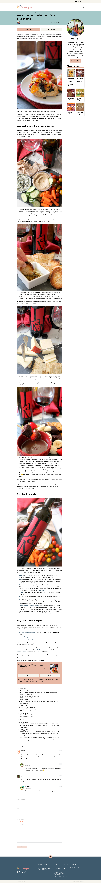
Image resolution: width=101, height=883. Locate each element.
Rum (20, 579)
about (79, 5)
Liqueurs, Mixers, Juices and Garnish (29, 605)
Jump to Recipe (28, 29)
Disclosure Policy (74, 867)
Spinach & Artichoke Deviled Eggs (45, 871)
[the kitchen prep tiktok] (83, 2)
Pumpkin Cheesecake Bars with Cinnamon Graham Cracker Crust (60, 873)
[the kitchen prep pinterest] (78, 2)
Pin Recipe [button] (51, 675)
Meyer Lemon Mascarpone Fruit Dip (29, 638)
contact (83, 5)
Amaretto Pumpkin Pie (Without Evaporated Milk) (60, 876)
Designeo (82, 881)
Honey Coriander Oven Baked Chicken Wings (45, 866)
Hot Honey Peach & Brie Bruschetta (29, 636)
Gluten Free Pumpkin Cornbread (59, 866)
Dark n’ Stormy (49, 583)
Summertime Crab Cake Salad (27, 632)
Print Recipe (52, 29)
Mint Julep (41, 590)
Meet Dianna (73, 864)
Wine (20, 600)
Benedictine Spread (43, 864)
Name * (19, 803)
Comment (20, 825)
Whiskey (21, 585)
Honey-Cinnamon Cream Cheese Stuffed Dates (44, 869)
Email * (18, 808)
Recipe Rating (20, 819)
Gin (20, 596)
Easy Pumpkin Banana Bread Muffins (60, 870)
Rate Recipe (29, 675)
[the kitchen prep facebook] (76, 2)
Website (19, 814)
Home (18, 12)
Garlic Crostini (41, 650)
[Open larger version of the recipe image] (54, 668)
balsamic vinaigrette (22, 651)
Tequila (21, 592)
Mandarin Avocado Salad (26, 639)
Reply (61, 750)
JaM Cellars (23, 750)
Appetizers (21, 12)
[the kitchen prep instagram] (81, 2)
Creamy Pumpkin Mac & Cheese (61, 864)
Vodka (20, 575)
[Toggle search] (83, 8)
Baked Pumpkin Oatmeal (59, 868)
